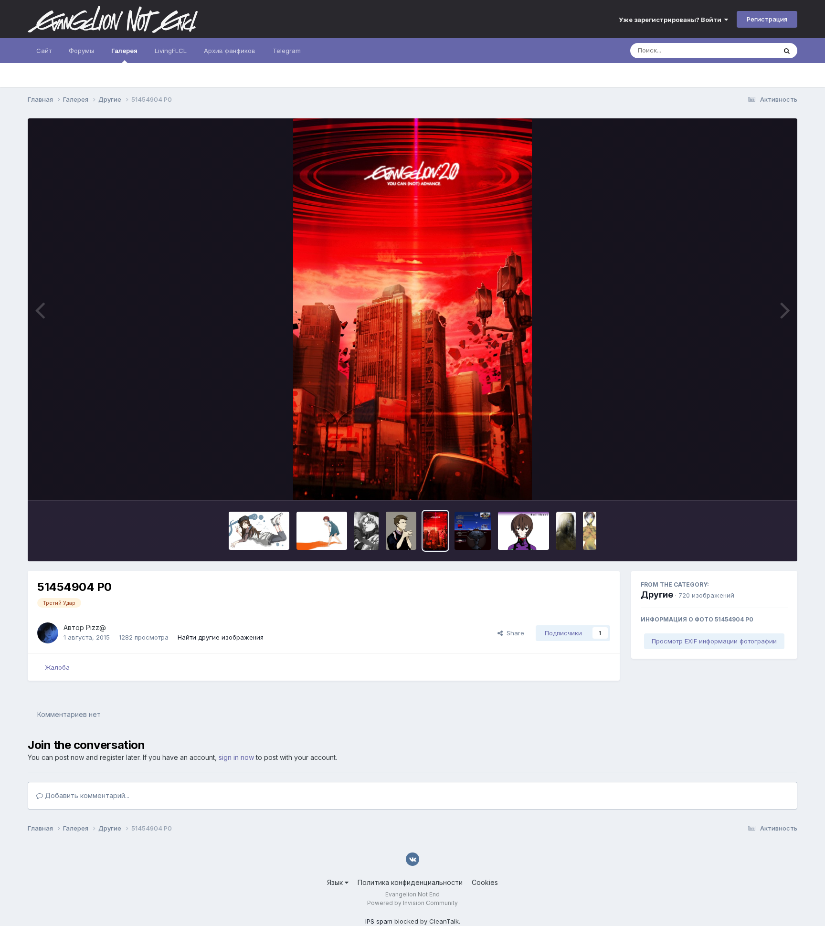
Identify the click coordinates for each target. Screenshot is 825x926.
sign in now (236, 757)
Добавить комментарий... (86, 795)
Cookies (485, 882)
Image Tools (758, 483)
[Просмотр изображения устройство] (473, 531)
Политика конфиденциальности (410, 882)
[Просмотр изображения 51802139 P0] (259, 531)
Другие (657, 594)
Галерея (124, 50)
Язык (336, 882)
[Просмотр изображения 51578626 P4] (401, 531)
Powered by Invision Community (412, 902)
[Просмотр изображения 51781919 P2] (366, 531)
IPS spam (378, 921)
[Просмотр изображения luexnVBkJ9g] (523, 531)
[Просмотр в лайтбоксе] (412, 309)
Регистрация (767, 19)
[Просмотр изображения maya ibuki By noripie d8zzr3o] (589, 531)
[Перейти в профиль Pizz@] (47, 632)
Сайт (44, 50)
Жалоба (57, 667)
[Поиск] (786, 50)
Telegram (287, 50)
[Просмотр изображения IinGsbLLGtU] (322, 531)
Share (513, 633)
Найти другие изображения (221, 637)
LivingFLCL (171, 50)
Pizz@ (96, 627)
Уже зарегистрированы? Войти (671, 19)
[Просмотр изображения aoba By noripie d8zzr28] (566, 531)
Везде (754, 50)
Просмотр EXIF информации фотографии (714, 641)
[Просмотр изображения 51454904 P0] (435, 531)
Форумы (81, 50)
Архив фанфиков (229, 50)
